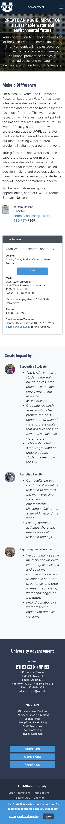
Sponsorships (32, 718)
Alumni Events (32, 756)
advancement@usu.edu (32, 691)
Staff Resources (32, 726)
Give (32, 271)
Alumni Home (33, 749)
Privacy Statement (33, 733)
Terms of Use (41, 792)
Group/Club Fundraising (32, 722)
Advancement (36, 7)
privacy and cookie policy (24, 816)
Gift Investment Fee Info (32, 711)
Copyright (39, 797)
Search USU (23, 797)
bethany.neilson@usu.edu (32, 216)
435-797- (20, 220)
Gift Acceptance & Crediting (32, 714)
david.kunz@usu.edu (18, 326)
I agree (48, 816)
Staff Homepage (32, 730)
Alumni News (32, 764)
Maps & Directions (19, 792)
